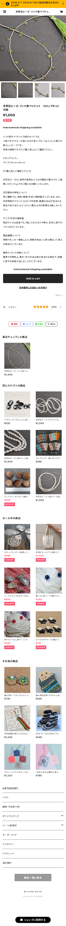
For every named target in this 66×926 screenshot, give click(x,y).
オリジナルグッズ (10, 816)
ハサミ (5, 797)
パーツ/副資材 (9, 825)
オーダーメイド (9, 834)
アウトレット (8, 853)
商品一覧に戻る (33, 877)
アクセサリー (8, 844)
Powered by (29, 896)
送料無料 (7, 863)
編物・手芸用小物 (10, 806)
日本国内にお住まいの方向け (33, 287)
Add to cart (33, 278)
